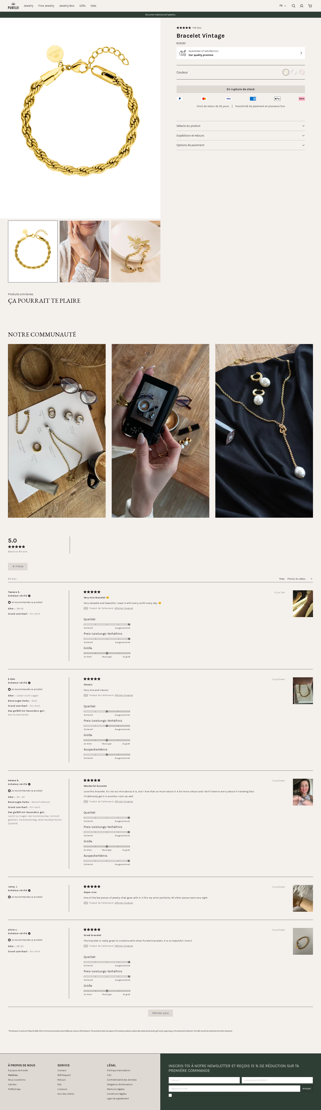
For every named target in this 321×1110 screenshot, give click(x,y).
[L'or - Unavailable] (286, 72)
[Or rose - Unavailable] (302, 72)
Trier (282, 578)
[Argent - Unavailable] (294, 72)
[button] (189, 28)
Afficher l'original (124, 608)
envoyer (306, 1088)
